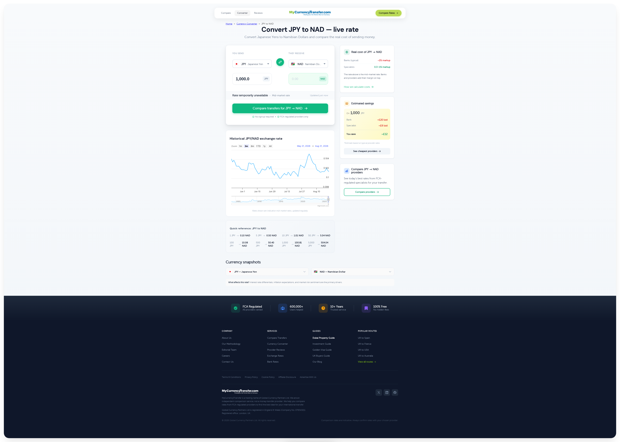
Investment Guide (322, 344)
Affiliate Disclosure (287, 377)
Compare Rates (387, 13)
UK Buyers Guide (321, 356)
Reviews (258, 13)
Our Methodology (231, 344)
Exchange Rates (275, 356)
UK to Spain (364, 338)
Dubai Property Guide (324, 338)
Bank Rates (273, 362)
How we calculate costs (357, 87)
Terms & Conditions (231, 377)
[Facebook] (395, 392)
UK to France (364, 344)
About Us (226, 338)
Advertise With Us (308, 377)
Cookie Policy (268, 377)
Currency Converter (247, 24)
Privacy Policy (251, 377)
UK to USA (363, 350)
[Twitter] (379, 392)
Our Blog (317, 362)
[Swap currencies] (280, 62)
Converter (242, 13)
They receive (296, 53)
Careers (226, 356)
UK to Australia (365, 356)
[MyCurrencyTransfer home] (310, 13)
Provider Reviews (276, 350)
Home (229, 24)
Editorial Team (229, 350)
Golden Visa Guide (322, 350)
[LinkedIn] (387, 392)
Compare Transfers (277, 338)
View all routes (365, 362)
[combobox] (252, 64)
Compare (226, 13)
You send (238, 53)
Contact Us (227, 362)
